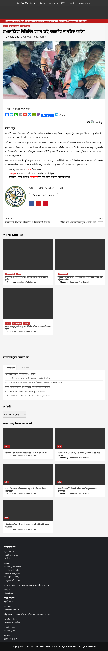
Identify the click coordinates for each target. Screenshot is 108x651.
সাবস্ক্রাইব (34, 177)
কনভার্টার (72, 3)
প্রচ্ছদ (7, 21)
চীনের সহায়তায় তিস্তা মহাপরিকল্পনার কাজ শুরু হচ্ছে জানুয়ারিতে (27, 387)
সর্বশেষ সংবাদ (25, 367)
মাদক (19, 274)
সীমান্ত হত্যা (77, 21)
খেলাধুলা (70, 21)
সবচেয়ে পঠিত (11, 368)
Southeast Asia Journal (34, 36)
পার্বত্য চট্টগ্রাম (25, 21)
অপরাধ (5, 26)
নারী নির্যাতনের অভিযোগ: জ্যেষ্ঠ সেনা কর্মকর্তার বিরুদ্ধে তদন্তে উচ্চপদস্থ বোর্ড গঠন (34, 382)
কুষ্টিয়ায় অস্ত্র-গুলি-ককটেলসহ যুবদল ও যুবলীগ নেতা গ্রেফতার (81, 220)
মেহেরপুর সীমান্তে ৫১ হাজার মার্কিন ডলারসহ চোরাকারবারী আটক (27, 378)
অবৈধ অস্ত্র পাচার (56, 21)
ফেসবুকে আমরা (53, 3)
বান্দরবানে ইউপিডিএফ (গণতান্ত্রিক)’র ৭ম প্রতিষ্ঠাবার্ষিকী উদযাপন (27, 220)
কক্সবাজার (33, 21)
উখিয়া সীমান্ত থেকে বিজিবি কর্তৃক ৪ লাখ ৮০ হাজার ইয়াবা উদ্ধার (27, 396)
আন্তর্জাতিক (41, 21)
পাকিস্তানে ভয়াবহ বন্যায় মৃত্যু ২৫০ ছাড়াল (20, 374)
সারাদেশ (17, 21)
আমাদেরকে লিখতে (84, 3)
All (79, 646)
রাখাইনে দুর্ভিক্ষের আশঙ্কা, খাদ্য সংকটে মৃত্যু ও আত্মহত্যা (25, 391)
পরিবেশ (84, 21)
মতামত (64, 21)
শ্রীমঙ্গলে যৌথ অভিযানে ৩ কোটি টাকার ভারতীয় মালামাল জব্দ (26, 452)
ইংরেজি (42, 3)
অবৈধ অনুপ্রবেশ (14, 26)
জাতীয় (12, 21)
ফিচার (48, 21)
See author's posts (43, 195)
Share (62, 115)
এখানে (28, 169)
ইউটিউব (63, 3)
